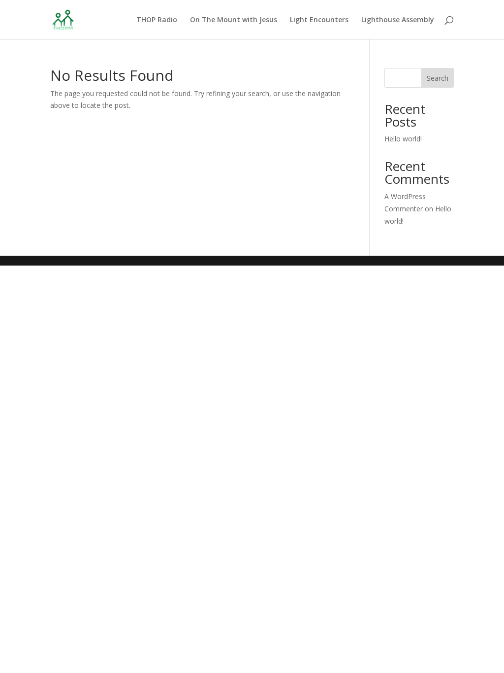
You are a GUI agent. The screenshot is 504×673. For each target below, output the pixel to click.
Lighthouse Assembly (397, 20)
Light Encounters (319, 20)
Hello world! (403, 138)
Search (437, 78)
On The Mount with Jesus (233, 20)
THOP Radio (156, 20)
